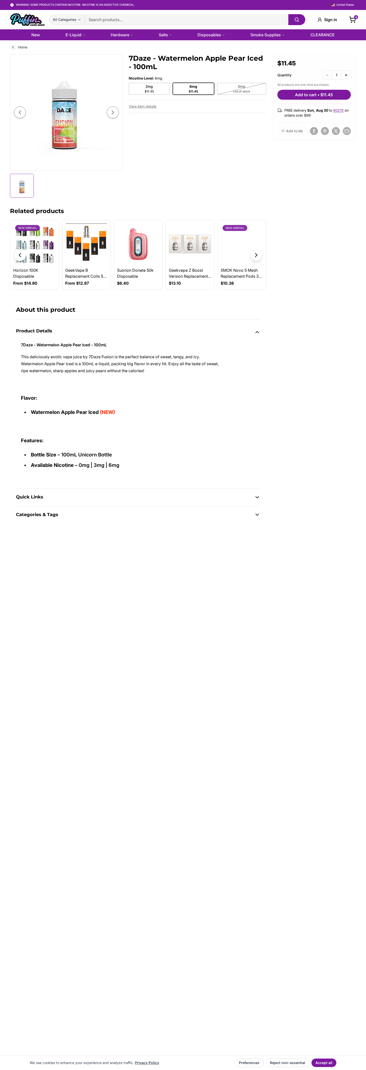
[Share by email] (347, 131)
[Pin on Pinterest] (325, 131)
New (35, 34)
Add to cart (314, 94)
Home (22, 47)
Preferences (249, 1063)
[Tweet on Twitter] (336, 131)
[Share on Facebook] (314, 131)
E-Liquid (73, 34)
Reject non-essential (287, 1063)
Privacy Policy (147, 1063)
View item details (142, 106)
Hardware (120, 34)
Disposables (209, 34)
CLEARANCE (322, 34)
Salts (163, 34)
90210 (338, 110)
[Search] (296, 19)
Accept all (323, 1063)
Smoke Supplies (265, 34)
